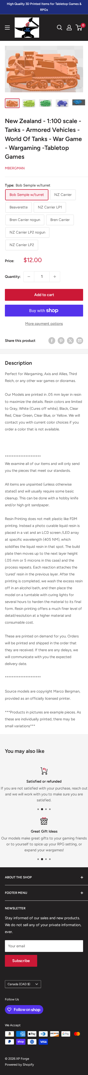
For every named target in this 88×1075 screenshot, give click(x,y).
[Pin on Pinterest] (61, 340)
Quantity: (13, 276)
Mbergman (15, 168)
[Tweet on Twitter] (70, 340)
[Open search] (59, 27)
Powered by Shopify (19, 1064)
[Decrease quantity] (29, 276)
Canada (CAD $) (19, 984)
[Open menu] (7, 28)
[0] (79, 28)
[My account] (69, 27)
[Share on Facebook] (51, 340)
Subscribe (21, 960)
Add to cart (44, 294)
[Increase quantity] (55, 276)
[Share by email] (79, 340)
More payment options (44, 323)
